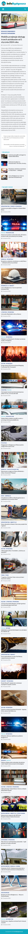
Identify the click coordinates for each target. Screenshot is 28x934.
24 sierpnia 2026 (6, 686)
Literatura (4, 312)
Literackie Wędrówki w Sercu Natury (11, 314)
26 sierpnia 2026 (6, 211)
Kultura (3, 363)
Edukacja (3, 259)
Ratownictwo (9, 919)
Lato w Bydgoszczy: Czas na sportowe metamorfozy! (16, 176)
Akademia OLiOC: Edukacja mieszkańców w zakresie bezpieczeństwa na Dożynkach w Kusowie (12, 869)
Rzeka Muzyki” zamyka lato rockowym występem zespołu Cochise (11, 683)
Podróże (12, 206)
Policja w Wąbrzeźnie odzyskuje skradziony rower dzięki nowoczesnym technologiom (13, 763)
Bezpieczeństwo (5, 813)
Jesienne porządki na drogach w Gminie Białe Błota (17, 155)
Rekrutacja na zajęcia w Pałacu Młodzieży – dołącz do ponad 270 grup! (12, 472)
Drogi (2, 495)
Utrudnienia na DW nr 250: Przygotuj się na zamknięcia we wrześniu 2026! (13, 498)
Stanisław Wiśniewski (17, 45)
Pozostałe (4, 443)
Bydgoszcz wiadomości (8, 31)
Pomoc (3, 575)
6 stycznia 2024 (6, 45)
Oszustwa (4, 390)
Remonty (11, 285)
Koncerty (3, 681)
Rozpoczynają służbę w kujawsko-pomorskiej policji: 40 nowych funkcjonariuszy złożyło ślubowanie (14, 137)
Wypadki (8, 628)
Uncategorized (5, 892)
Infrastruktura (5, 206)
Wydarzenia (18, 206)
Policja (3, 232)
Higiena (18, 866)
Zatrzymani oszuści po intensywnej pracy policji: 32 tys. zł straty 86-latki (12, 392)
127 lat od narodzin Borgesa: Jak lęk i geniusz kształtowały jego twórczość (13, 604)
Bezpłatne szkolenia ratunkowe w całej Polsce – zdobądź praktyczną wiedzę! (17, 170)
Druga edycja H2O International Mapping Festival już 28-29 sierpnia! (12, 366)
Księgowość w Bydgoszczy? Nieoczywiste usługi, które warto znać (12, 445)
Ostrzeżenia (4, 839)
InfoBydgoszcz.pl (18, 931)
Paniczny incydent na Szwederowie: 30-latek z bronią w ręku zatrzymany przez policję (17, 163)
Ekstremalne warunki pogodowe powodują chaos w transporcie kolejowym (14, 145)
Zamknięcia (8, 495)
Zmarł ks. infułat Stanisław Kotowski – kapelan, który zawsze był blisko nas (14, 710)
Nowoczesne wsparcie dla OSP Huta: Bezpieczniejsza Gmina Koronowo (11, 816)
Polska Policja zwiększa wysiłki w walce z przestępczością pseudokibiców (12, 419)
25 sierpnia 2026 (6, 475)
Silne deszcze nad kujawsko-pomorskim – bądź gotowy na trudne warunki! (13, 842)
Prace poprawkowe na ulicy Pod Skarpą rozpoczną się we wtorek (11, 657)
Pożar (7, 575)
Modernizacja (5, 285)
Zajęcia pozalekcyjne (13, 469)
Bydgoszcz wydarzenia (8, 33)
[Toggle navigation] (3, 9)
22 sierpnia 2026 (6, 739)
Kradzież (3, 760)
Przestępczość (10, 232)
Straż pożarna (21, 813)
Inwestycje (13, 522)
